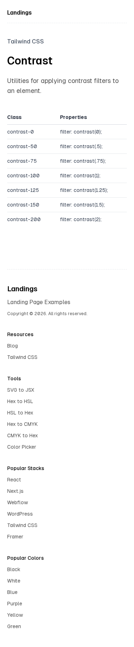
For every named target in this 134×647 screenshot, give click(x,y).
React (14, 479)
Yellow (15, 615)
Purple (14, 603)
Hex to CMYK (22, 424)
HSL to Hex (20, 413)
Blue (12, 592)
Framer (15, 536)
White (13, 581)
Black (13, 569)
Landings (19, 12)
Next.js (15, 491)
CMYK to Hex (22, 435)
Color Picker (21, 447)
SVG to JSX (20, 390)
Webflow (17, 502)
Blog (12, 346)
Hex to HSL (20, 401)
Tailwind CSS (22, 357)
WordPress (20, 514)
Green (14, 626)
